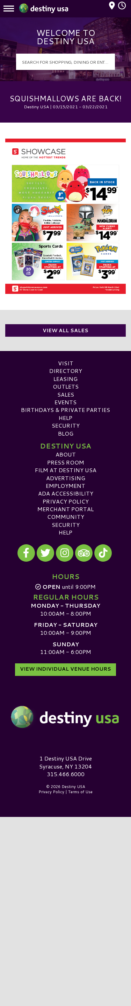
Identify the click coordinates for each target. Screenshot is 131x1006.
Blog (65, 433)
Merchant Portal (65, 509)
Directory (65, 371)
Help (65, 418)
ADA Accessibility (65, 493)
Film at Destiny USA (65, 470)
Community (65, 517)
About (66, 454)
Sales (65, 394)
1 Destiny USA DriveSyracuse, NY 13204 (65, 762)
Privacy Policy (66, 501)
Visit (65, 363)
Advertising (65, 478)
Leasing (65, 379)
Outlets (66, 386)
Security (66, 425)
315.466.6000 (66, 774)
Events (65, 402)
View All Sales (65, 330)
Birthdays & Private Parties (65, 410)
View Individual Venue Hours (65, 668)
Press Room (65, 462)
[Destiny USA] (65, 717)
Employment (65, 486)
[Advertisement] (65, 885)
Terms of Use (80, 792)
